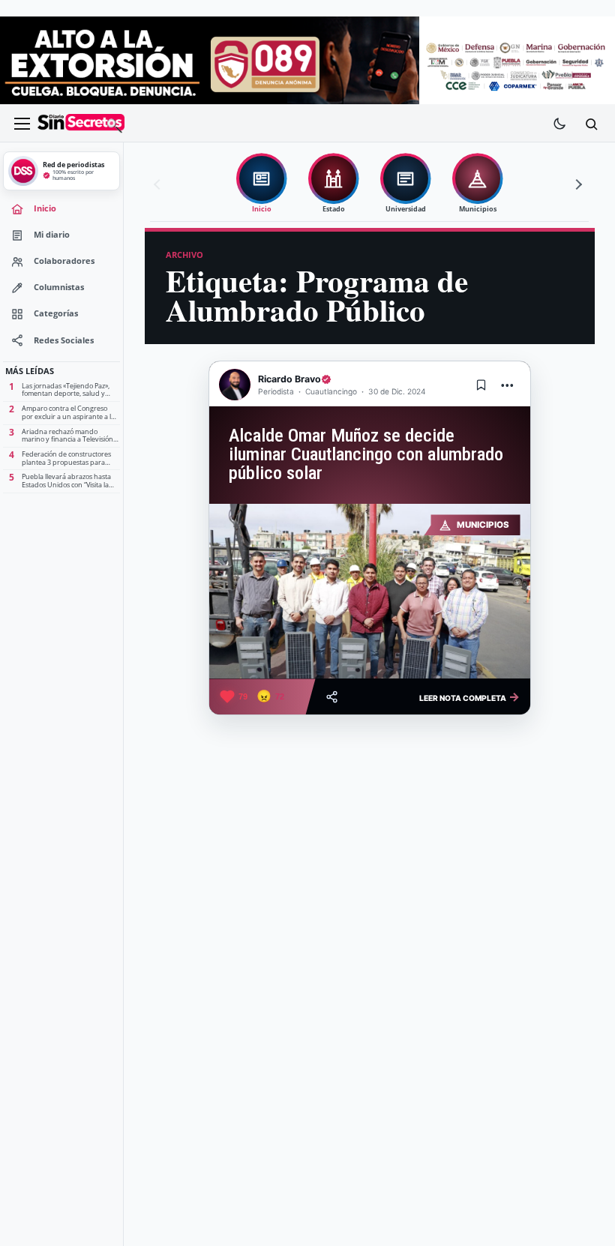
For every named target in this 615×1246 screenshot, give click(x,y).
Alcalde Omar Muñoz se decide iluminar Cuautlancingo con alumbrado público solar (366, 454)
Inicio (45, 208)
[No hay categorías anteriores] (159, 184)
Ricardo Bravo (289, 379)
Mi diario (52, 234)
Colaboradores (64, 261)
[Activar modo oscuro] (559, 123)
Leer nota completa (469, 696)
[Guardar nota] (481, 384)
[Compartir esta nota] (332, 696)
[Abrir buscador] (591, 124)
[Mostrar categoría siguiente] (577, 184)
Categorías (56, 313)
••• (507, 385)
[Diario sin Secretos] (81, 123)
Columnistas (59, 287)
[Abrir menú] (21, 123)
